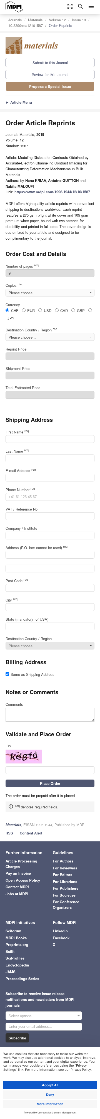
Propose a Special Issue (50, 86)
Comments (14, 704)
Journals (15, 19)
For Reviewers (65, 868)
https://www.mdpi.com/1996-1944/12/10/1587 (52, 191)
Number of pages (22, 266)
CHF (14, 310)
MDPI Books (16, 937)
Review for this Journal (50, 74)
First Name (17, 432)
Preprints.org (17, 944)
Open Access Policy (23, 880)
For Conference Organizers (66, 904)
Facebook (61, 937)
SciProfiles (15, 958)
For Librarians (65, 881)
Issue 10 (79, 19)
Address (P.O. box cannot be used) (37, 547)
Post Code (17, 580)
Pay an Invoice (18, 873)
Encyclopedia (17, 965)
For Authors (63, 861)
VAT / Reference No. (22, 509)
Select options (20, 1015)
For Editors (62, 874)
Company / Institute (21, 528)
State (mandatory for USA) (27, 619)
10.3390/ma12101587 (25, 25)
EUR (31, 310)
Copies (14, 285)
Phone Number (20, 489)
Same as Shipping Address (32, 674)
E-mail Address (21, 470)
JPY (11, 318)
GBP (81, 310)
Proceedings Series (22, 978)
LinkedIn (60, 930)
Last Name (17, 451)
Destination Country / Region (31, 330)
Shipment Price (18, 368)
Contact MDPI (17, 886)
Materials (35, 19)
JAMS (11, 971)
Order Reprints (60, 25)
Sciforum (13, 930)
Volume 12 (57, 19)
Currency (13, 304)
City (12, 600)
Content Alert (31, 833)
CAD (64, 310)
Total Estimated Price (23, 387)
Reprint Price (16, 349)
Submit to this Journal (50, 62)
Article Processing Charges (21, 863)
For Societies (64, 895)
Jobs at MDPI (17, 893)
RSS (9, 833)
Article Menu (19, 102)
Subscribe (17, 1038)
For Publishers (65, 888)
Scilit (10, 951)
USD (47, 310)
